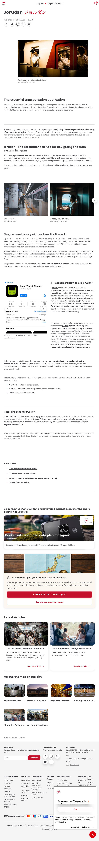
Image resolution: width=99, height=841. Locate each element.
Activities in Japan (82, 781)
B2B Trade (7, 789)
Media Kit (7, 792)
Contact (10, 825)
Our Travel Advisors (24, 799)
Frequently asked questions (9, 800)
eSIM (48, 786)
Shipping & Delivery (10, 804)
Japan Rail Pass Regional (37, 789)
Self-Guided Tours (25, 787)
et (33, 478)
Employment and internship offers (9, 795)
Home (6, 737)
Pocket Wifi (50, 788)
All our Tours (25, 780)
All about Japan (90, 784)
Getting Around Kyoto (37, 725)
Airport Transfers (37, 797)
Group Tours (25, 783)
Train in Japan (13, 737)
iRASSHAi (7, 807)
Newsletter (7, 783)
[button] (3, 200)
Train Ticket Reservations (36, 784)
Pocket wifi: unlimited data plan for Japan (37, 535)
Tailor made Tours (25, 792)
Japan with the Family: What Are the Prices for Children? (72, 649)
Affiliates (7, 786)
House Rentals (62, 780)
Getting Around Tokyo (84, 701)
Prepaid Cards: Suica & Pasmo (39, 794)
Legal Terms (19, 825)
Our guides (25, 795)
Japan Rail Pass (51, 266)
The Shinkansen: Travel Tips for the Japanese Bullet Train (14, 701)
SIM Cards (50, 783)
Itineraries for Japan (14, 725)
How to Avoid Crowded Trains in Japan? (26, 649)
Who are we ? (8, 780)
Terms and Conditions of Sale (37, 825)
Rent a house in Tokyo (64, 783)
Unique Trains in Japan (37, 701)
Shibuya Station (10, 220)
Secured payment (49, 829)
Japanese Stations (60, 701)
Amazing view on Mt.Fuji (60, 220)
